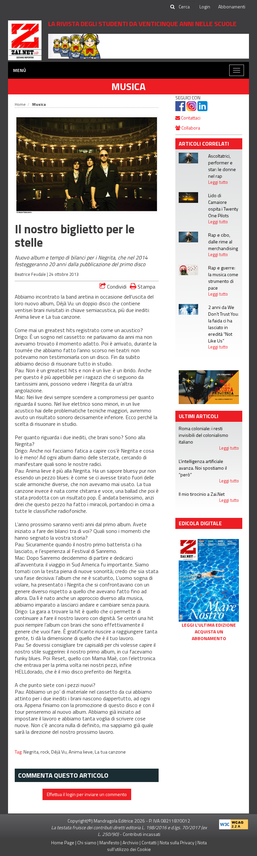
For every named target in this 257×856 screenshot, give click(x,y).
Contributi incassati (141, 834)
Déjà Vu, (60, 752)
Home (20, 104)
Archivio (130, 842)
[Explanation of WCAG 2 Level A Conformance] (233, 822)
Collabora (190, 127)
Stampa (145, 286)
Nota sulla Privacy (177, 842)
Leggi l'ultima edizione (209, 625)
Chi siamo (86, 842)
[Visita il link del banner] (148, 45)
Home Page (62, 842)
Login (204, 6)
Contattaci (190, 117)
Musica (128, 86)
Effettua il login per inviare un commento (87, 794)
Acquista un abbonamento (209, 635)
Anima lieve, (82, 752)
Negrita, (31, 752)
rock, (45, 752)
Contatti (149, 842)
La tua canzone (110, 752)
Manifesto (109, 842)
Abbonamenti (231, 6)
